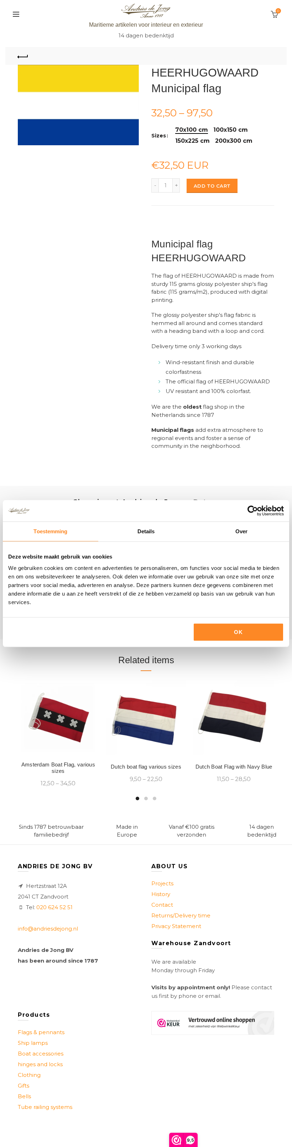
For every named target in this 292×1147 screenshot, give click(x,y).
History (160, 894)
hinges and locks (40, 1064)
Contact (162, 904)
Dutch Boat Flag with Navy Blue (233, 767)
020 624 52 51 (54, 907)
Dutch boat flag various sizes (146, 767)
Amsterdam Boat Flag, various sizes (58, 767)
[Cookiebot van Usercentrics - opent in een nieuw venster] (252, 511)
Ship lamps (33, 1042)
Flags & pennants (41, 1032)
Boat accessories (40, 1053)
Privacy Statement (176, 926)
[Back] (23, 56)
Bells (24, 1096)
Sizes (158, 136)
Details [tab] (146, 531)
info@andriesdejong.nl (48, 928)
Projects (162, 883)
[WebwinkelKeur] (212, 1023)
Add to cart (212, 186)
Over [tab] (241, 531)
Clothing (29, 1075)
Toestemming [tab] (50, 531)
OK (238, 632)
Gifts (23, 1085)
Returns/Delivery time (180, 915)
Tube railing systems (45, 1107)
